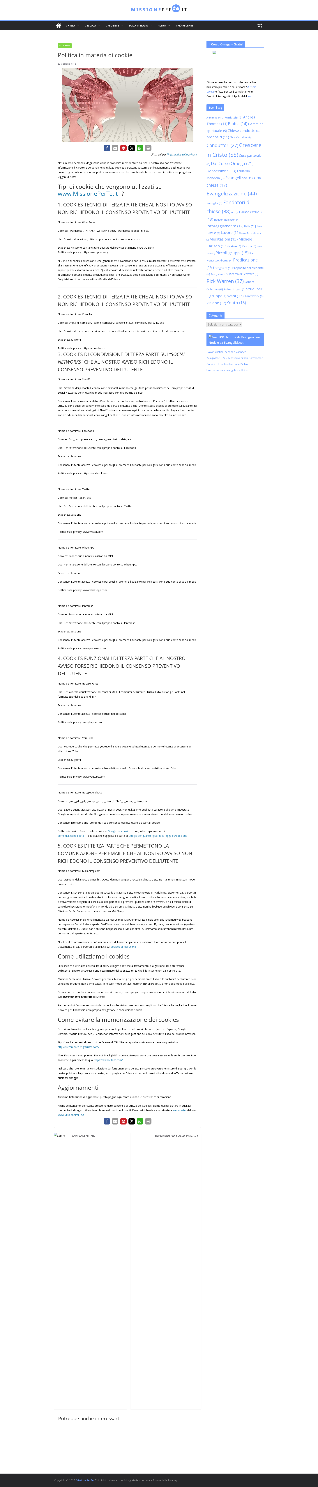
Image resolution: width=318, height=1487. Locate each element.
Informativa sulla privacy (176, 1136)
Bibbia (237, 123)
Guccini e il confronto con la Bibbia (227, 364)
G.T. (234, 212)
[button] (77, 25)
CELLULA (90, 25)
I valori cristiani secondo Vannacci (226, 352)
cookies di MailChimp (123, 946)
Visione (216, 302)
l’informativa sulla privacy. (182, 154)
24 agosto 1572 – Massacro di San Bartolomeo (234, 358)
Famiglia (214, 203)
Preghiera (223, 268)
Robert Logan (234, 289)
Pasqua (249, 246)
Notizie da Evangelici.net (226, 343)
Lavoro (230, 232)
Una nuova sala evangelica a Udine (227, 370)
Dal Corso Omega (232, 163)
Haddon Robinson (226, 219)
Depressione (221, 170)
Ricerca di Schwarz (243, 274)
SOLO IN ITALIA (138, 25)
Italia (249, 226)
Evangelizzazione (231, 193)
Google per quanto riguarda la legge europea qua (157, 835)
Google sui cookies (119, 831)
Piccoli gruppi (232, 252)
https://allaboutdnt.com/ (108, 1060)
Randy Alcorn (219, 274)
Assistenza (64, 45)
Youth (236, 302)
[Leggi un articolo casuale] (259, 25)
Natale (234, 246)
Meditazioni (223, 239)
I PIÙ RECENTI (184, 25)
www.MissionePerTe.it (88, 193)
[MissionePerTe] (58, 25)
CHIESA (70, 25)
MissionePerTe (68, 63)
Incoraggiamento (224, 225)
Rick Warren (225, 281)
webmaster (180, 1110)
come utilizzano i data (71, 835)
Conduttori (222, 145)
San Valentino (83, 1136)
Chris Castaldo (240, 137)
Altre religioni (215, 117)
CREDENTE (112, 25)
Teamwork (254, 296)
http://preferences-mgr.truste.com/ (78, 1047)
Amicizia (233, 117)
